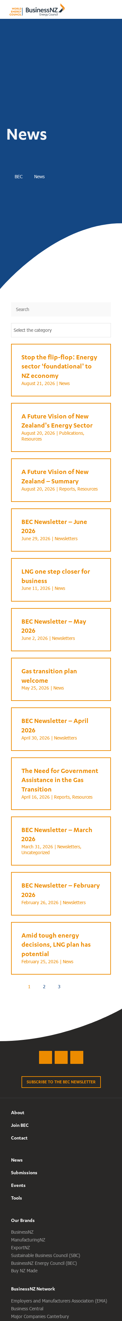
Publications (71, 433)
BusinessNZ (22, 1232)
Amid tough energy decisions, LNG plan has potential (56, 944)
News (64, 383)
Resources (31, 439)
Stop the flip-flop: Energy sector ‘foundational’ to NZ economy (59, 366)
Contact (19, 1137)
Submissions (24, 1172)
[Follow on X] (45, 1057)
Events (18, 1185)
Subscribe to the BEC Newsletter (61, 1081)
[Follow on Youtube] (76, 1057)
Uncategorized (35, 852)
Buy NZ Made (24, 1270)
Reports (67, 489)
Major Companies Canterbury (40, 1316)
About (17, 1112)
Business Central (27, 1308)
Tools (16, 1198)
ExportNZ (20, 1247)
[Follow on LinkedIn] (61, 1057)
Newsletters (66, 538)
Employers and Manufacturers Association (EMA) (59, 1301)
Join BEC (20, 1125)
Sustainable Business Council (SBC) (45, 1255)
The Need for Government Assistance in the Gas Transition (59, 780)
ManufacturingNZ (28, 1240)
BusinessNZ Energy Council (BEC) (44, 1263)
